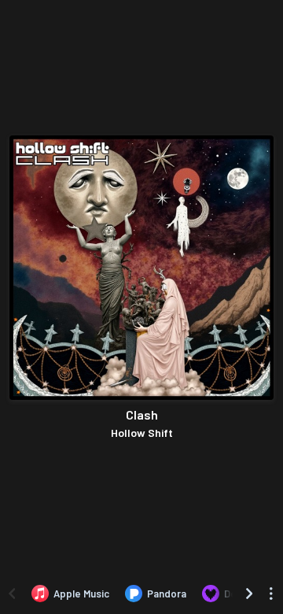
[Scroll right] (249, 593)
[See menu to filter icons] (271, 593)
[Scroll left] (12, 593)
